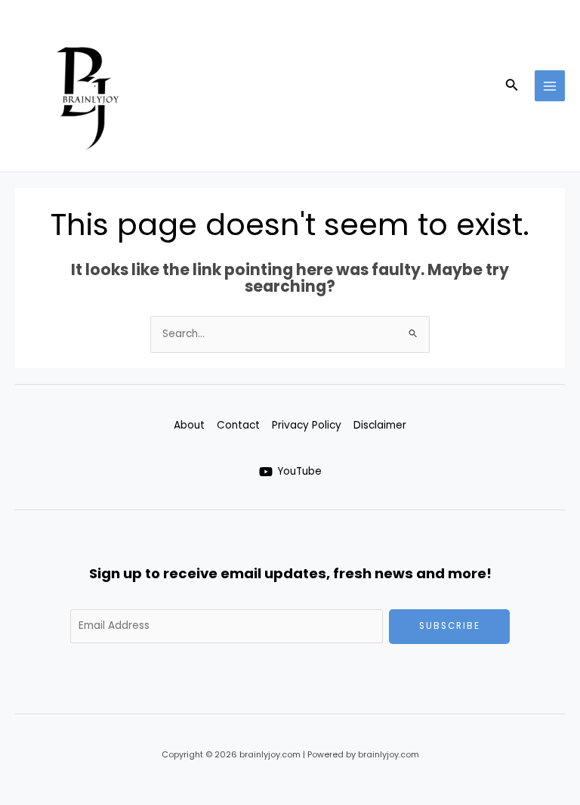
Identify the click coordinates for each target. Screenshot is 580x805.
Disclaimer (379, 425)
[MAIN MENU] (550, 85)
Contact (238, 425)
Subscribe (449, 626)
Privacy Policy (306, 425)
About (189, 425)
